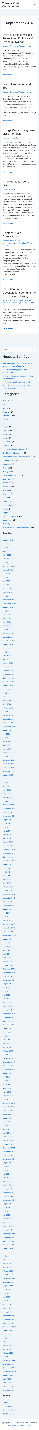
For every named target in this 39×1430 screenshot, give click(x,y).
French (5, 138)
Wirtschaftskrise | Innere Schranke (16, 527)
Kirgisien (6, 445)
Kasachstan (7, 442)
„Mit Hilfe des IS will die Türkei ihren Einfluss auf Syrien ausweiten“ (18, 38)
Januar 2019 (7, 846)
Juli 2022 (6, 689)
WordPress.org (8, 1414)
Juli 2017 (6, 913)
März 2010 (7, 1222)
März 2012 (7, 1137)
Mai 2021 (6, 741)
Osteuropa (22, 300)
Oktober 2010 (8, 1196)
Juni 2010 (6, 1211)
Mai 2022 (6, 697)
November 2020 (9, 764)
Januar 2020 (8, 801)
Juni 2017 (6, 917)
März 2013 (7, 1092)
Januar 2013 (7, 1099)
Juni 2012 (6, 1125)
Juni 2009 (7, 1256)
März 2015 (7, 1002)
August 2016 (7, 939)
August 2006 (8, 1375)
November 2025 (9, 570)
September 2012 (9, 1114)
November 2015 (9, 973)
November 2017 (9, 898)
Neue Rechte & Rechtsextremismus (16, 457)
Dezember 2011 (9, 1148)
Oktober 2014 (8, 1021)
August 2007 (8, 1331)
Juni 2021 (6, 738)
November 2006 (9, 1364)
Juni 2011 (6, 1170)
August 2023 (8, 644)
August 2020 (8, 775)
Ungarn (23, 303)
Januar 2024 (8, 630)
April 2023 (7, 656)
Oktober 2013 (8, 1066)
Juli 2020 (6, 779)
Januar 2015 (7, 1010)
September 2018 (9, 861)
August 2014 (7, 1028)
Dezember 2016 (9, 924)
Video (5, 524)
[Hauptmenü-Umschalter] (34, 4)
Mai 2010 (6, 1215)
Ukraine (6, 509)
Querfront (6, 479)
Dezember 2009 (9, 1234)
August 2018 (7, 864)
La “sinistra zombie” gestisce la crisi (17, 382)
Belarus (5, 404)
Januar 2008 (8, 1312)
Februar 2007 (8, 1353)
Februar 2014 (8, 1051)
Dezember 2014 (9, 1014)
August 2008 (8, 1286)
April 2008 (7, 1301)
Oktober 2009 (8, 1241)
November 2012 (9, 1107)
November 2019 (9, 808)
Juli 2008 (6, 1290)
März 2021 (7, 749)
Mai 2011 (6, 1174)
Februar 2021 (8, 753)
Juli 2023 (6, 648)
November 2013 (9, 1062)
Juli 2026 (6, 544)
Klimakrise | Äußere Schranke (14, 449)
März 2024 (7, 622)
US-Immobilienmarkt (11, 516)
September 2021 (9, 726)
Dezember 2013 (9, 1058)
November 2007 (9, 1319)
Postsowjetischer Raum (12, 475)
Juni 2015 (6, 991)
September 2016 (9, 935)
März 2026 (7, 555)
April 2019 (7, 835)
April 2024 (7, 618)
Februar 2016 (8, 961)
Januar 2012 (7, 1144)
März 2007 (7, 1349)
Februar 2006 (8, 1386)
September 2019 (9, 816)
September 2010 (9, 1200)
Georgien (6, 431)
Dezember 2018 (9, 850)
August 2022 (8, 685)
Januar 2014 (7, 1055)
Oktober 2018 (8, 857)
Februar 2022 (8, 708)
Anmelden (6, 1403)
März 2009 (7, 1267)
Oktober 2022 (8, 678)
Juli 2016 (6, 943)
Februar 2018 (8, 887)
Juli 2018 (6, 868)
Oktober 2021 (8, 723)
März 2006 (7, 1383)
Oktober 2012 (8, 1111)
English (5, 419)
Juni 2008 (7, 1293)
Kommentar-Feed (9, 1410)
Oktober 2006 (8, 1368)
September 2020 (9, 771)
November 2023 (9, 637)
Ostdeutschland (9, 460)
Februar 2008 (8, 1308)
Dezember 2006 (9, 1360)
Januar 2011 (7, 1189)
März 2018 (7, 883)
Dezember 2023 (9, 633)
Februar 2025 (8, 592)
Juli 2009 (6, 1252)
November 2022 (9, 674)
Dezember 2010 (9, 1193)
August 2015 (7, 984)
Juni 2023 (7, 652)
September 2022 (9, 682)
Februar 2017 (8, 920)
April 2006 (7, 1379)
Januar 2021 (7, 756)
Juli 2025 (6, 574)
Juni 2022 (7, 693)
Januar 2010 (7, 1230)
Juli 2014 (6, 1032)
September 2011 (9, 1159)
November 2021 (9, 719)
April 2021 (7, 745)
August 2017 (7, 909)
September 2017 (9, 905)
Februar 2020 (8, 797)
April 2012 (7, 1133)
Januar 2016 (7, 965)
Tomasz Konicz (12, 3)
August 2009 (8, 1248)
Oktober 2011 (8, 1155)
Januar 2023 (8, 667)
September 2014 (9, 1025)
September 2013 (9, 1070)
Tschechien (15, 303)
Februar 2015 (8, 1006)
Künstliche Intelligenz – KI (12, 453)
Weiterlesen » (8, 75)
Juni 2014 (6, 1036)
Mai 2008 (6, 1297)
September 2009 (9, 1245)
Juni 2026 (7, 547)
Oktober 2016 (8, 932)
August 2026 (8, 540)
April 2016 (7, 954)
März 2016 (7, 958)
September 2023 (9, 641)
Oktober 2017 (8, 902)
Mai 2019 (6, 831)
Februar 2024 (8, 626)
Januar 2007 (7, 1357)
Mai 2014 (6, 1040)
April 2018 (7, 879)
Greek (5, 434)
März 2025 (7, 588)
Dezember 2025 (9, 566)
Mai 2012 (6, 1129)
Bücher (5, 408)
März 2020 (7, 794)
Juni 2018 (6, 872)
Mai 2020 (6, 786)
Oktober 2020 (8, 767)
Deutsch (6, 46)
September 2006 (9, 1372)
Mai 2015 (6, 995)
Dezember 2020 (9, 760)
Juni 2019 (6, 827)
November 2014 (9, 1017)
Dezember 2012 (9, 1103)
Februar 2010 (8, 1226)
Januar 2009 (8, 1275)
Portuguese (7, 472)
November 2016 (9, 928)
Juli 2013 (6, 1077)
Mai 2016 (6, 950)
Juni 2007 (6, 1338)
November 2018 (9, 853)
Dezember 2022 (9, 671)
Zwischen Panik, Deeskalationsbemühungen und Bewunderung (19, 292)
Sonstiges (14, 46)
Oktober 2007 (8, 1323)
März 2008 (7, 1304)
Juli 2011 (6, 1166)
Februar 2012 (8, 1140)
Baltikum (6, 300)
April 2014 (7, 1043)
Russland (6, 486)
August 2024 (8, 607)
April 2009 (7, 1263)
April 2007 (7, 1345)
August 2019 (7, 820)
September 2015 (9, 980)
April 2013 (7, 1088)
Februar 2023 (8, 663)
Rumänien (6, 483)
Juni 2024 (7, 611)
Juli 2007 (6, 1334)
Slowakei (6, 303)
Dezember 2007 (9, 1316)
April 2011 (6, 1178)
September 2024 (9, 603)
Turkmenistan (8, 505)
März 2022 (7, 704)
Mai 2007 (6, 1342)
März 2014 (7, 1047)
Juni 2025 (7, 577)
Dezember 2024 (9, 600)
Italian (5, 189)
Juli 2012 (6, 1122)
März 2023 (7, 659)
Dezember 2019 (9, 805)
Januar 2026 (8, 562)
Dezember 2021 (9, 715)
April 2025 (7, 585)
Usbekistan (7, 520)
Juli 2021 (6, 734)
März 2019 (7, 838)
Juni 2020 (7, 782)
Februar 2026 (8, 559)
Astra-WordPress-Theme (21, 1426)
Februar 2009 (8, 1271)
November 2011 (9, 1152)
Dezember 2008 (9, 1278)
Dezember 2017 (9, 894)
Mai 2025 (6, 581)
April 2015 (7, 999)
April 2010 (7, 1219)
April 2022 (7, 700)
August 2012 (7, 1118)
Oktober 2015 (8, 976)
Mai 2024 (6, 615)
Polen (29, 300)
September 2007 (9, 1327)
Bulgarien (6, 412)
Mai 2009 (6, 1260)
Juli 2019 (6, 823)
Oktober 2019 (8, 812)
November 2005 (9, 1390)
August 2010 (7, 1204)
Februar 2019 (8, 842)
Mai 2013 (6, 1084)
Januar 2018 (7, 891)
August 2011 (7, 1163)
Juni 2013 (6, 1081)
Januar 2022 (8, 712)
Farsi (4, 423)
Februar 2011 (8, 1185)
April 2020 (7, 790)
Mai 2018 (6, 876)
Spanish (6, 498)
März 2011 (7, 1181)
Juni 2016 (6, 946)
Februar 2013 (8, 1096)
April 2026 (7, 551)
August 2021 (7, 730)
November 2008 (9, 1282)
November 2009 (9, 1237)
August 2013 (7, 1073)
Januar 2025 (8, 596)
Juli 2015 (6, 987)
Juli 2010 (6, 1207)
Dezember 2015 (9, 969)
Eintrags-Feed (8, 1406)
